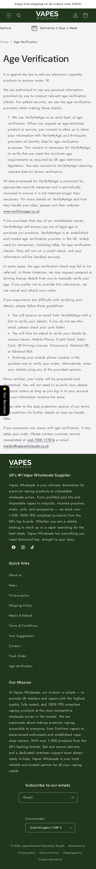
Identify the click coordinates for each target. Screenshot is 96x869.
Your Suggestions (21, 636)
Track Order (17, 656)
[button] (9, 15)
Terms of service (49, 852)
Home (4, 42)
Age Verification (21, 666)
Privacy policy (19, 595)
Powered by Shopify (53, 846)
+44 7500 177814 (41, 440)
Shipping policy (72, 852)
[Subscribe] (72, 797)
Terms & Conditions (23, 625)
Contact (14, 646)
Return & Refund (20, 615)
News (13, 585)
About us (15, 575)
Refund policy (77, 846)
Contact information (50, 859)
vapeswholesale (31, 846)
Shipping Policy (20, 605)
